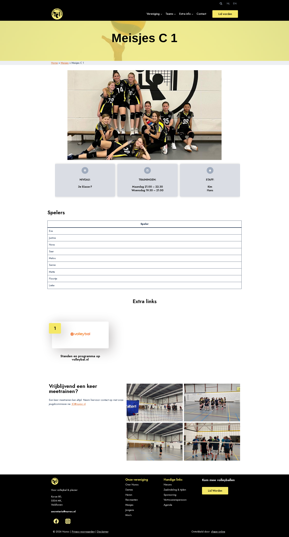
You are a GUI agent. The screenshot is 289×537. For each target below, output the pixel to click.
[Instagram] (68, 521)
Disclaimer (103, 531)
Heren (128, 495)
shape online (218, 531)
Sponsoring (170, 495)
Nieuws (168, 484)
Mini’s (128, 515)
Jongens (129, 510)
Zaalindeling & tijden (175, 489)
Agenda (168, 505)
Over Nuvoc (132, 484)
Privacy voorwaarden (83, 531)
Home (54, 63)
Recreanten (131, 500)
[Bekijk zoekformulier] (221, 3)
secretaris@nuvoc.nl (63, 511)
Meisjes (65, 63)
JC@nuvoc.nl (79, 404)
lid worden (215, 491)
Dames (129, 489)
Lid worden (225, 14)
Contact (201, 14)
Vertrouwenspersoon (175, 500)
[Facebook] (56, 521)
